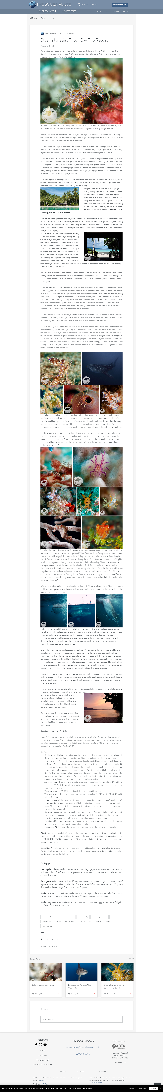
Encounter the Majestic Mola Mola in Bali (79, 986)
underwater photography (99, 917)
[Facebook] (36, 1044)
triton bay (107, 921)
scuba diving (60, 917)
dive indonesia (69, 921)
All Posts (33, 18)
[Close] (160, 1088)
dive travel (58, 921)
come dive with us (47, 917)
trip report (71, 917)
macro (90, 921)
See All (131, 959)
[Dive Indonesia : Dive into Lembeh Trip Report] (117, 972)
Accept (153, 1088)
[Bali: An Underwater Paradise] (45, 972)
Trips (43, 18)
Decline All (142, 1088)
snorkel (98, 921)
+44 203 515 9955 (95, 1082)
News (52, 18)
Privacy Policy (87, 1088)
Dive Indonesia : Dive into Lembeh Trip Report (114, 986)
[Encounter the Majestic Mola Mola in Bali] (82, 972)
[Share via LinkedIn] (52, 939)
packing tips (81, 921)
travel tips (114, 917)
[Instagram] (40, 1044)
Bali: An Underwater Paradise (43, 984)
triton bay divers (47, 926)
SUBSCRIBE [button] (42, 1055)
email (106, 1082)
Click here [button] (40, 1080)
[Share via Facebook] (41, 939)
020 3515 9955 (83, 1053)
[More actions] (121, 33)
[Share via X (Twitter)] (47, 939)
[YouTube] (45, 1044)
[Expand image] (60, 368)
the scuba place (46, 921)
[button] (46, 11)
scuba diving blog (83, 917)
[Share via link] (58, 939)
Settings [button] (132, 1088)
